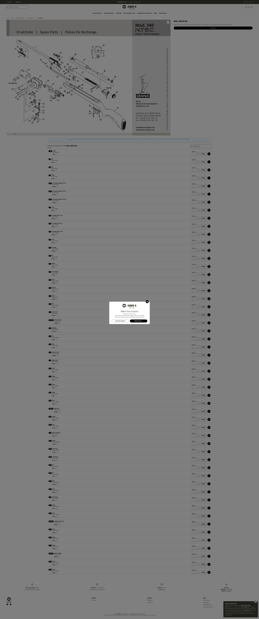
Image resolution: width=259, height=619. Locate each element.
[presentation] (129, 309)
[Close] (147, 301)
